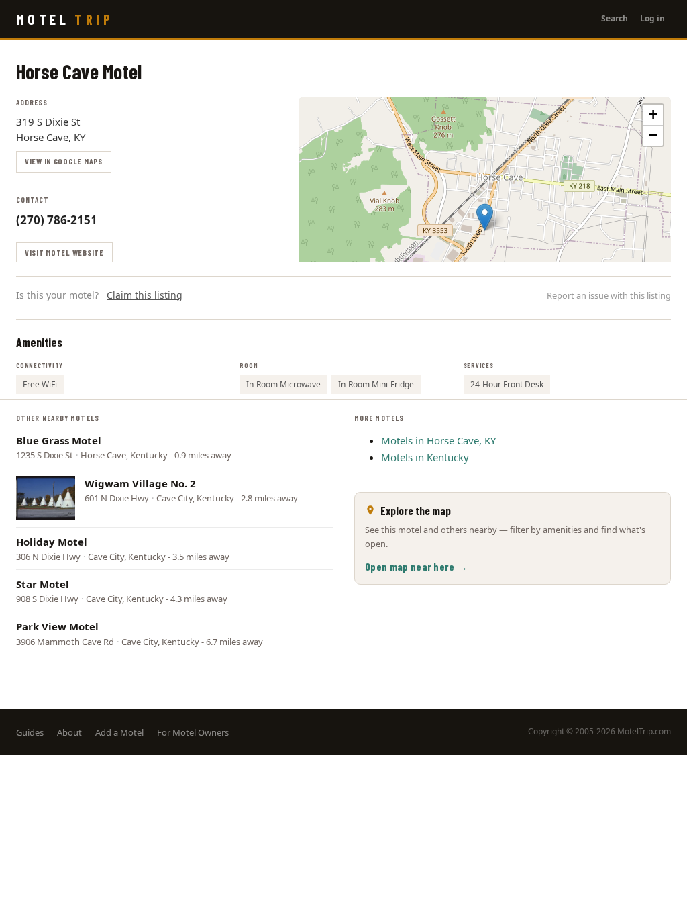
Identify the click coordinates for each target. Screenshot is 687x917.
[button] (484, 217)
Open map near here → (416, 566)
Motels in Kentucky (425, 457)
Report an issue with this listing (609, 295)
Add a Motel (119, 732)
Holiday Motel (51, 541)
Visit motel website (64, 252)
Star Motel (42, 584)
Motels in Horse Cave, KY (438, 440)
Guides (30, 732)
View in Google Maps (64, 161)
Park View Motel (57, 626)
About (69, 732)
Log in (652, 18)
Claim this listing (144, 295)
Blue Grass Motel (58, 440)
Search (614, 18)
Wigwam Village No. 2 (140, 483)
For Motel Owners (193, 732)
